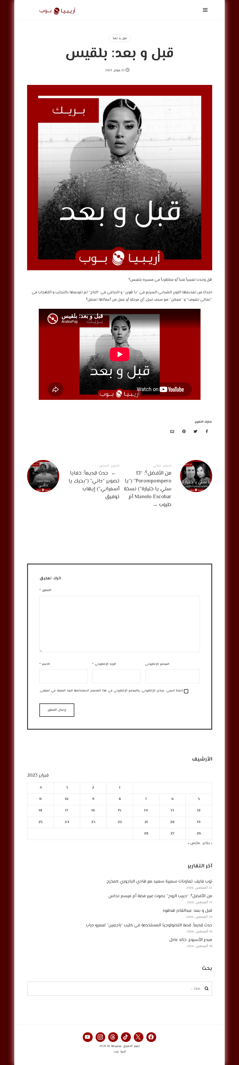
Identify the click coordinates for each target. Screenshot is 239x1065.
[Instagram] (100, 1037)
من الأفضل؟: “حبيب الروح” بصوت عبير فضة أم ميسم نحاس (160, 896)
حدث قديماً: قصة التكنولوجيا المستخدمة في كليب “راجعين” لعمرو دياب (149, 925)
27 (172, 834)
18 (40, 811)
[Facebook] (151, 1037)
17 (66, 811)
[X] (138, 1037)
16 (93, 811)
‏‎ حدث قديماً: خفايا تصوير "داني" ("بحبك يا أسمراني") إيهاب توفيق (73, 483)
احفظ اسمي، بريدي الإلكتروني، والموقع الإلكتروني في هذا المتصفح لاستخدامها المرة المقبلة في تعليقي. (111, 690)
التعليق (45, 590)
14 (146, 811)
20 (172, 822)
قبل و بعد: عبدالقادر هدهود (187, 911)
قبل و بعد (120, 38)
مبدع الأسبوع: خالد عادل (190, 940)
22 (119, 822)
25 (40, 822)
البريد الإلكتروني (104, 664)
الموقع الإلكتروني (157, 664)
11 (40, 799)
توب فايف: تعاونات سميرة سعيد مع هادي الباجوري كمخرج (159, 882)
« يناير (207, 843)
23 (93, 822)
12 (198, 811)
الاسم (44, 664)
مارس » (194, 843)
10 (66, 799)
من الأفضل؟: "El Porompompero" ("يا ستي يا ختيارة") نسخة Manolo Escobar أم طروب (165, 487)
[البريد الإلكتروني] (172, 432)
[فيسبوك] (207, 432)
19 (199, 822)
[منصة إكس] (195, 432)
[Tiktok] (125, 1037)
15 (119, 811)
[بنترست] (184, 432)
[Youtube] (87, 1037)
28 (146, 834)
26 (198, 834)
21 (145, 822)
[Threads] (113, 1037)
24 (66, 822)
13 (172, 811)
